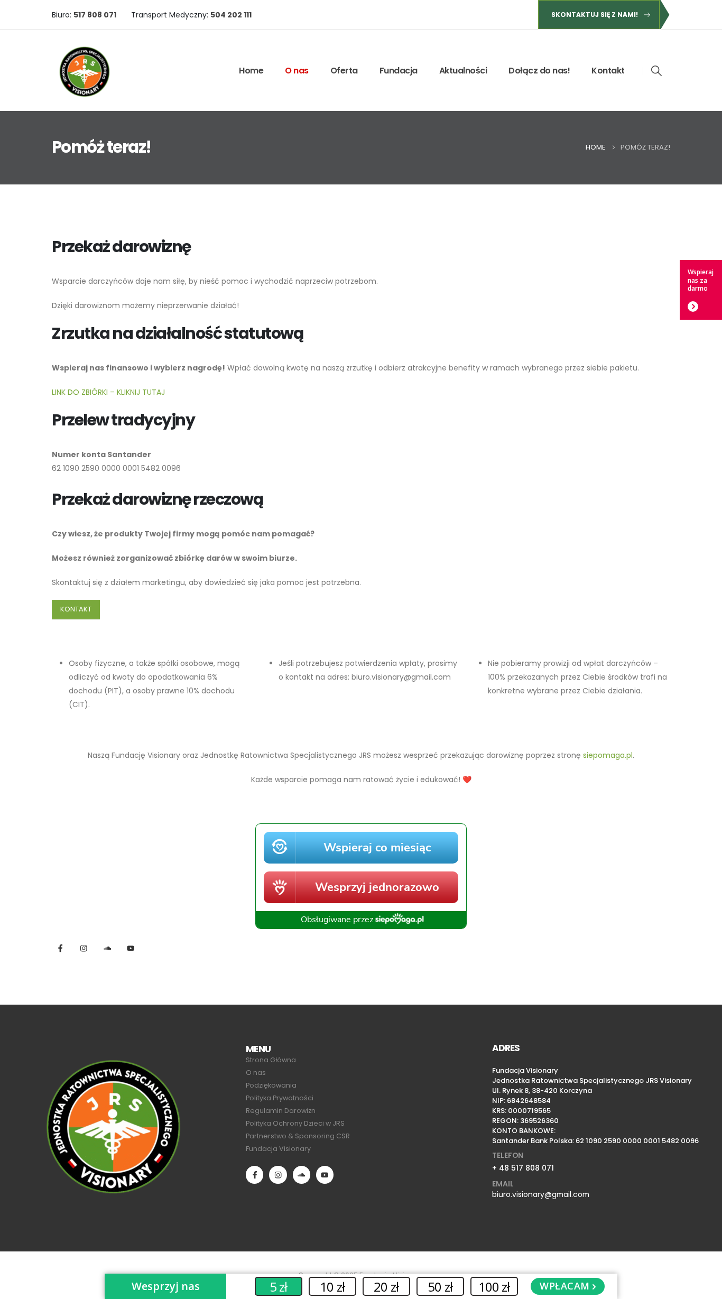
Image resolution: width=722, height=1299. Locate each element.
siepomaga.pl (608, 755)
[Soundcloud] (301, 1174)
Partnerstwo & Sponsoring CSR (298, 1135)
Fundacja (398, 70)
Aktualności (463, 70)
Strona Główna (271, 1059)
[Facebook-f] (60, 948)
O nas (297, 70)
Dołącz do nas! (539, 70)
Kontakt (608, 70)
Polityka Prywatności (279, 1097)
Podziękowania (271, 1085)
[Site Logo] (84, 70)
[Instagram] (83, 948)
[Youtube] (325, 1174)
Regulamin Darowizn (281, 1110)
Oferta (344, 70)
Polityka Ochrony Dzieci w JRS (295, 1123)
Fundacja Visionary (278, 1148)
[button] (657, 71)
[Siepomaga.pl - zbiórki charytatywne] (361, 875)
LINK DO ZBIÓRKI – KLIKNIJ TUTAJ (108, 392)
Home (251, 70)
